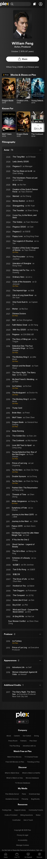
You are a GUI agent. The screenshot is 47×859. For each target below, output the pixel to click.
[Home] (5, 4)
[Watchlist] (34, 4)
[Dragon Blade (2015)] (9, 91)
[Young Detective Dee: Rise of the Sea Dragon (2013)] (38, 91)
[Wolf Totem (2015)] (9, 124)
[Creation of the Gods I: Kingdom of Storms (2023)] (23, 91)
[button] (40, 4)
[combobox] (22, 4)
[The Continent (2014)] (38, 124)
